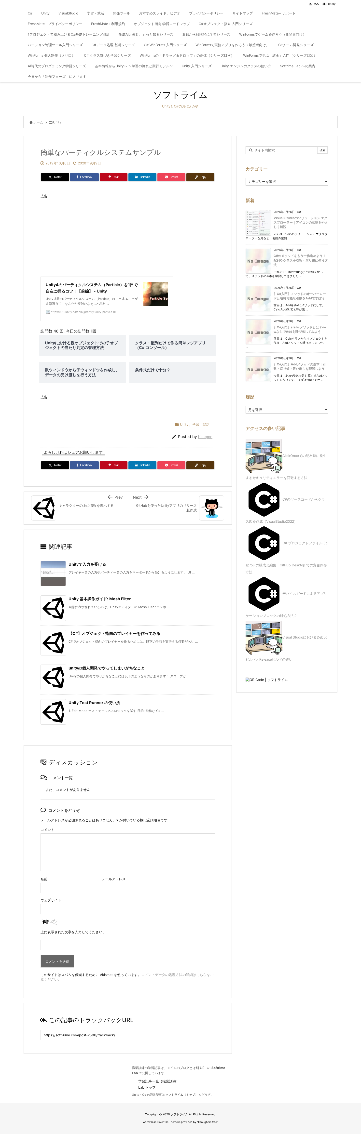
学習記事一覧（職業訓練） (159, 1081)
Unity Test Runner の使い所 (94, 702)
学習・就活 (200, 424)
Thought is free (207, 1122)
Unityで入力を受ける (87, 564)
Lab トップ (147, 1087)
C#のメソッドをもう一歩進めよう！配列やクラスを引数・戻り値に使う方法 (301, 260)
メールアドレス (114, 879)
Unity (57, 122)
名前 (44, 879)
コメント (47, 829)
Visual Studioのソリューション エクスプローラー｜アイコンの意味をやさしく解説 (301, 222)
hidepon (205, 436)
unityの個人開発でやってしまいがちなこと (107, 668)
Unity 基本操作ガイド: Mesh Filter (100, 598)
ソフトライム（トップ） (182, 1094)
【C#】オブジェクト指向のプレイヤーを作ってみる (114, 633)
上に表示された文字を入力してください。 (73, 932)
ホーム (38, 122)
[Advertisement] (128, 234)
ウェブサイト (51, 900)
